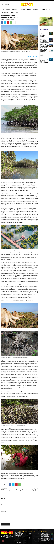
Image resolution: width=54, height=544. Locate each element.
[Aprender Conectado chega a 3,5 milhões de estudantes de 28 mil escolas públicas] (51, 40)
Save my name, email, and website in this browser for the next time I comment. (17, 508)
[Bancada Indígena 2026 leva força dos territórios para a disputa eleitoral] (51, 45)
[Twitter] (5, 22)
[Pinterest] (8, 22)
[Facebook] (46, 4)
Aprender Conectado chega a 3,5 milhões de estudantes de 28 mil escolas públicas (44, 40)
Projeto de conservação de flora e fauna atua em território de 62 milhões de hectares (29, 491)
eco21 (3, 19)
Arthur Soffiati (4, 15)
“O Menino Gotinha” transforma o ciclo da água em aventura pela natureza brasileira (44, 60)
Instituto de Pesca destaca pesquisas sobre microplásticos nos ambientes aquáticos (44, 34)
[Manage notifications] (3, 541)
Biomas (9, 15)
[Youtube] (5, 540)
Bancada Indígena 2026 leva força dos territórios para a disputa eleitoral (44, 46)
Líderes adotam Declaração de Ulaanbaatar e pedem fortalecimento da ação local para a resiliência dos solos (44, 52)
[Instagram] (49, 4)
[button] (51, 4)
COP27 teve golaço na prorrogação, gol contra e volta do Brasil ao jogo (9, 490)
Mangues (12, 15)
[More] (14, 22)
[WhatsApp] (11, 22)
